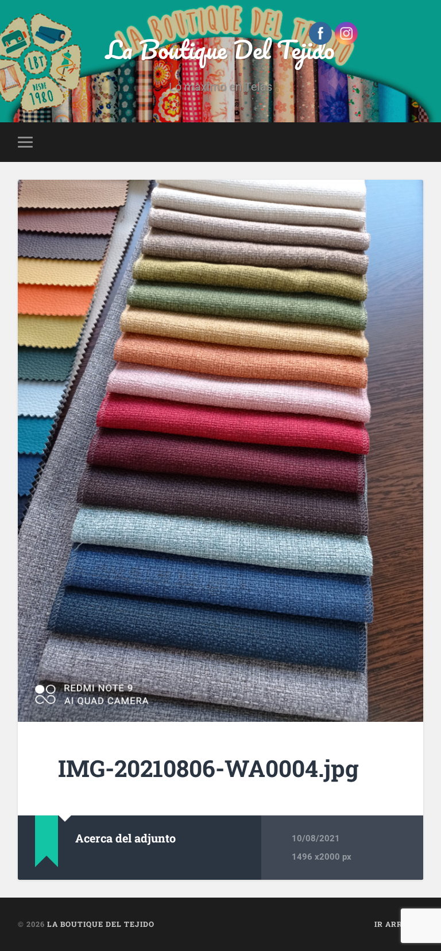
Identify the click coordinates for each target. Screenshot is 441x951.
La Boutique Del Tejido (220, 49)
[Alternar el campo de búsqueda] (416, 141)
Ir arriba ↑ (398, 924)
